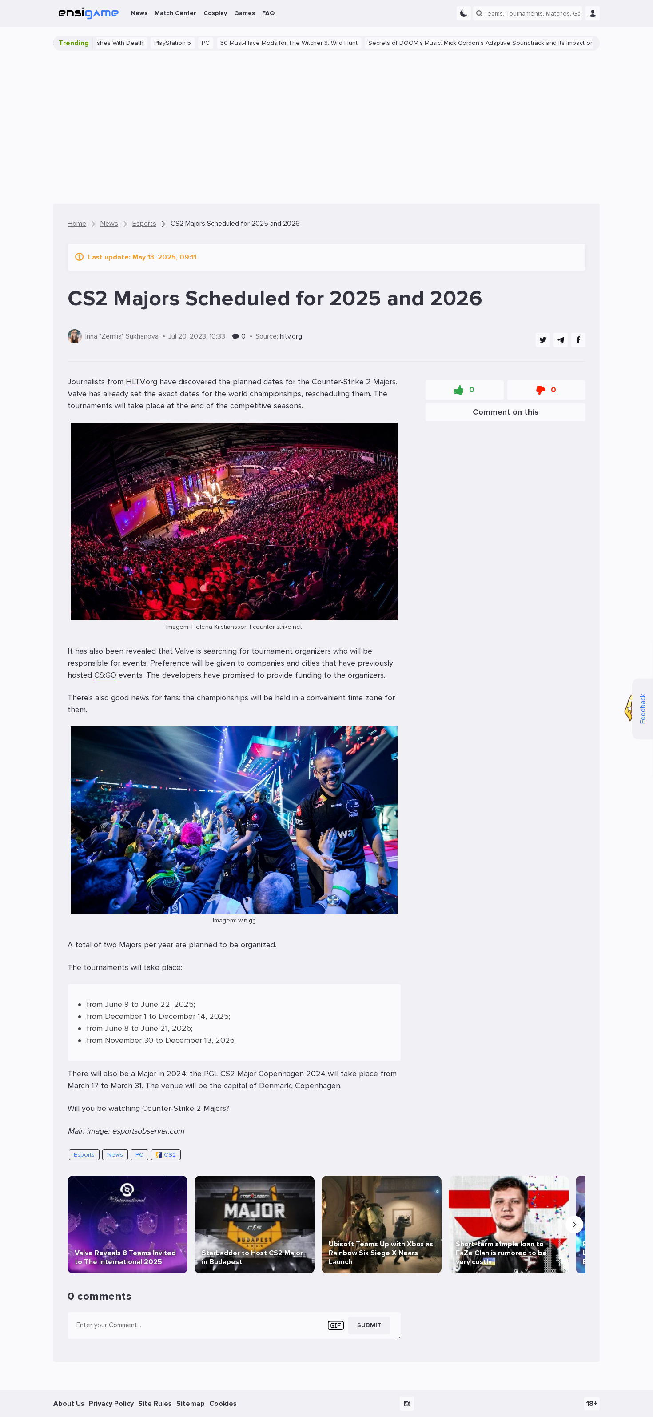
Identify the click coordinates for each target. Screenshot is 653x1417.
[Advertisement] (326, 127)
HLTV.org (141, 382)
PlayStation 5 (121, 43)
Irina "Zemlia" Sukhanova (122, 336)
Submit (369, 1325)
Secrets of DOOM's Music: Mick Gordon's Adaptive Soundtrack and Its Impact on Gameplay (445, 43)
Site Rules (155, 1403)
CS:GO (105, 675)
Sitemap (190, 1403)
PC (154, 43)
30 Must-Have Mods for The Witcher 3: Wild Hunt (237, 43)
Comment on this (505, 412)
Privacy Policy (111, 1403)
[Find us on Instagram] (407, 1404)
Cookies (223, 1403)
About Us (68, 1403)
